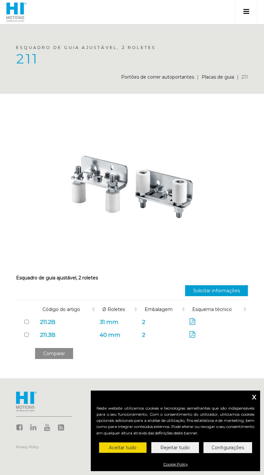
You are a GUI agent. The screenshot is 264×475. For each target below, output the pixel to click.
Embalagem (159, 309)
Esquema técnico (212, 309)
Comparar (54, 353)
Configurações (228, 448)
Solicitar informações (216, 291)
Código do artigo (61, 309)
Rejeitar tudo (175, 448)
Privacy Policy (27, 447)
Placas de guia (218, 77)
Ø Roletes (113, 309)
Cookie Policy (175, 464)
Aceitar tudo (123, 448)
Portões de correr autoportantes (157, 77)
